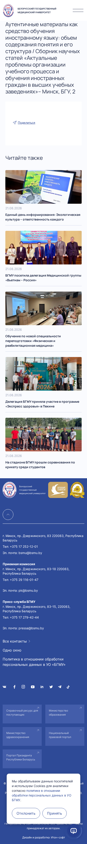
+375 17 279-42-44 (24, 617)
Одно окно (12, 650)
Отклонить (26, 813)
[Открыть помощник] (74, 830)
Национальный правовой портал (60, 735)
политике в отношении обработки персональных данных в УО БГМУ (41, 795)
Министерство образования (58, 712)
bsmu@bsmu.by (30, 553)
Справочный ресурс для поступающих (22, 712)
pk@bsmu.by (28, 590)
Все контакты (15, 641)
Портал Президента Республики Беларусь (20, 757)
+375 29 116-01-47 (24, 580)
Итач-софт (58, 837)
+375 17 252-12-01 (24, 546)
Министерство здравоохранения (17, 735)
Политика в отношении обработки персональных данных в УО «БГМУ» (34, 662)
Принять (54, 813)
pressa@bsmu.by (31, 628)
